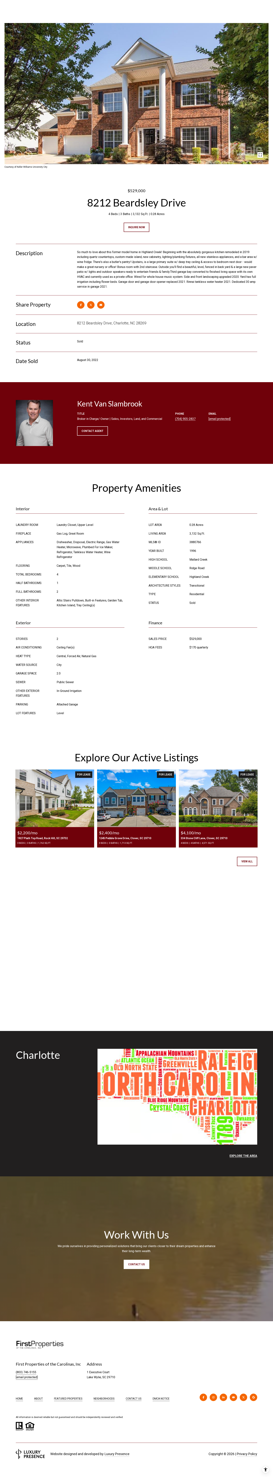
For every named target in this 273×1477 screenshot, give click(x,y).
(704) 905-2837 (185, 419)
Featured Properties (68, 1398)
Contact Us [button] (136, 1264)
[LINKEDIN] (223, 1397)
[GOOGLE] (253, 1397)
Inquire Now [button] (136, 227)
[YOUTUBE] (233, 1397)
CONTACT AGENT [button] (92, 431)
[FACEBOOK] (203, 1397)
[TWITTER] (243, 1397)
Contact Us (134, 1398)
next (28, 154)
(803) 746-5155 (26, 1372)
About (38, 1398)
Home (19, 1398)
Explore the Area (243, 1156)
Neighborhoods (104, 1398)
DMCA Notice (161, 1398)
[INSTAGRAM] (213, 1397)
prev (18, 154)
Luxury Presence (117, 1454)
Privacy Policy (247, 1454)
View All (247, 861)
